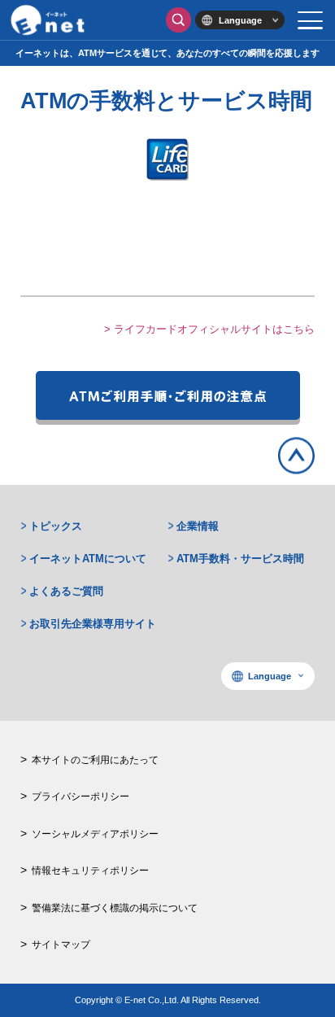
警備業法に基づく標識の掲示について (115, 908)
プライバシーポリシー (80, 796)
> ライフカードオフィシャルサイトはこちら (209, 329)
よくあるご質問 (66, 591)
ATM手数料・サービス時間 (240, 558)
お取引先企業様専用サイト (92, 624)
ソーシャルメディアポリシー (95, 834)
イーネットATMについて (87, 558)
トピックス (55, 526)
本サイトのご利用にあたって (95, 760)
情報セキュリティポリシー (90, 870)
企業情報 (197, 526)
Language (240, 20)
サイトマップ (61, 944)
